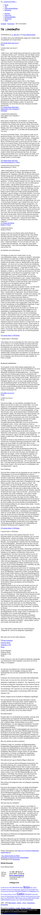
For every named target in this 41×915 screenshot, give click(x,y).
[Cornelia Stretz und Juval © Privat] (10, 45)
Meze (5, 898)
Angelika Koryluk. (5, 887)
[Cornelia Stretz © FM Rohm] (10, 335)
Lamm (38, 896)
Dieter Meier (11, 891)
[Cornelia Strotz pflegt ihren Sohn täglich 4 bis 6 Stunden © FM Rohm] (10, 111)
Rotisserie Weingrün (23, 898)
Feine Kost (8, 15)
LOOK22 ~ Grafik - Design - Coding (19, 908)
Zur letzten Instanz (28, 899)
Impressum (8, 10)
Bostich (35, 887)
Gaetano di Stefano (7, 894)
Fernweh (7, 13)
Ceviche (33, 889)
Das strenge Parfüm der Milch (11, 856)
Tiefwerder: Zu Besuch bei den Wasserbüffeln (14, 857)
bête (29, 889)
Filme (6, 20)
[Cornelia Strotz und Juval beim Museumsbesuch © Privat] (10, 162)
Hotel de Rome (10, 896)
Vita (6, 6)
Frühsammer (32, 891)
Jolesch (27, 896)
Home (6, 5)
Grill (6, 896)
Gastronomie (28, 894)
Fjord (27, 891)
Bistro (31, 887)
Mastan (2, 898)
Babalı (10, 887)
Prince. (13, 898)
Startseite (3, 24)
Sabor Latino (31, 898)
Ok (4, 913)
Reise (17, 898)
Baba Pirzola (16, 887)
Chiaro (36, 889)
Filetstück (23, 891)
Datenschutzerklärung (11, 8)
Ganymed (14, 894)
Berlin (26, 887)
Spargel (7, 899)
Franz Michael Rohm (29, 34)
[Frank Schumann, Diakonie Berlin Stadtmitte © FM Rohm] (7, 647)
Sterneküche (13, 899)
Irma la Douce (17, 896)
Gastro (20, 893)
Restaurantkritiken (10, 17)
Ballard (21, 887)
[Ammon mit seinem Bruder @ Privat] (8, 225)
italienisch (23, 896)
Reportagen (8, 18)
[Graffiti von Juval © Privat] (8, 395)
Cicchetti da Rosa (4, 891)
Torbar (17, 899)
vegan (21, 899)
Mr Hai (9, 898)
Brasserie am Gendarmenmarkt (13, 889)
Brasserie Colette (24, 889)
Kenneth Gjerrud (33, 896)
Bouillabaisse (3, 889)
